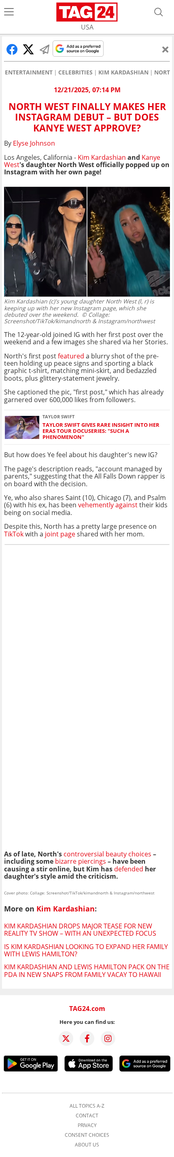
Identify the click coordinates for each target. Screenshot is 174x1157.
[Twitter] (66, 1038)
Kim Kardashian (123, 72)
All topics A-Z (87, 1106)
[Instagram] (108, 1038)
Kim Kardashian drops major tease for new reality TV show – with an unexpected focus (80, 930)
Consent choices (87, 1135)
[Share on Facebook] (12, 49)
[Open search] (158, 12)
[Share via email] (44, 49)
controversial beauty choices (106, 854)
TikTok (13, 534)
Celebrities (75, 72)
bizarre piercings (80, 861)
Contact (87, 1116)
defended (128, 869)
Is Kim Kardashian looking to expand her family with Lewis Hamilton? (86, 950)
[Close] (165, 49)
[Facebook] (87, 1038)
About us (87, 1145)
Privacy (87, 1125)
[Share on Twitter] (28, 49)
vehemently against (108, 504)
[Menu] (9, 12)
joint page (61, 534)
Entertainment (29, 72)
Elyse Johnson (34, 143)
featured (71, 356)
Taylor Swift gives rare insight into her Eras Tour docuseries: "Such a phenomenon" (100, 431)
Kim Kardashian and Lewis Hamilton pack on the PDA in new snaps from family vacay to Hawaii (87, 970)
